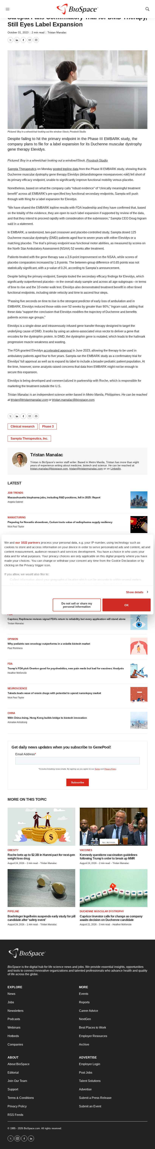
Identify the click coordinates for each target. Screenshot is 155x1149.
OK (126, 605)
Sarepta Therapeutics (22, 169)
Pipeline (13, 911)
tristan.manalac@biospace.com (73, 399)
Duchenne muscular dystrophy (102, 911)
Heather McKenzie (17, 673)
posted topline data (65, 169)
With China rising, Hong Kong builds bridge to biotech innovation (47, 717)
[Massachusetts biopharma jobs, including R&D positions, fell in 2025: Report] (138, 499)
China (11, 713)
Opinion (13, 639)
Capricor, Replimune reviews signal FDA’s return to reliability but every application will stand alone (67, 618)
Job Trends (15, 492)
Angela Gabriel (15, 502)
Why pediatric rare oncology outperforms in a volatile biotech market (49, 643)
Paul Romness (15, 648)
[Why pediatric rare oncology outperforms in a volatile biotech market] (138, 646)
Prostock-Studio (97, 160)
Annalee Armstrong (17, 722)
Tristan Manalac (57, 32)
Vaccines (86, 850)
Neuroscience (17, 688)
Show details (134, 592)
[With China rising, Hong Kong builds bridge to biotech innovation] (138, 720)
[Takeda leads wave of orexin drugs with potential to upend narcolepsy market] (138, 695)
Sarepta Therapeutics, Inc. (29, 438)
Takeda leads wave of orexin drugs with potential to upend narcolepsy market (54, 693)
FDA (10, 614)
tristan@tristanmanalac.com (29, 399)
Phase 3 (48, 426)
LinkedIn (116, 468)
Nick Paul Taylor (16, 526)
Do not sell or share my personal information (76, 605)
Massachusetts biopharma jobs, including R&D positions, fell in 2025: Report (54, 497)
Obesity (13, 850)
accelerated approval (58, 350)
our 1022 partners (27, 542)
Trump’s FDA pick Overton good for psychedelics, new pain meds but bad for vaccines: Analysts (66, 668)
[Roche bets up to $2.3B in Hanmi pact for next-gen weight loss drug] (41, 827)
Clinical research (23, 426)
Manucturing (17, 517)
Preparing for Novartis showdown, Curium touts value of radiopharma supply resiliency (60, 522)
